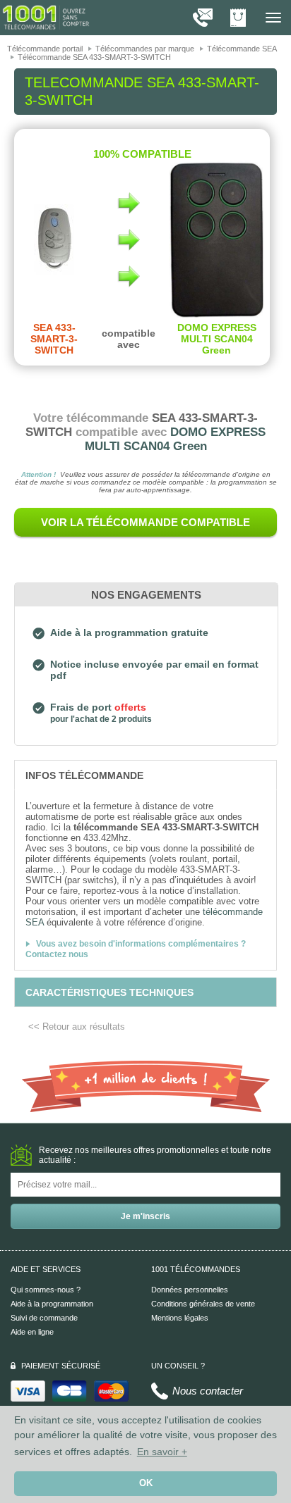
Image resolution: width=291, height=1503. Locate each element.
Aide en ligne (32, 1332)
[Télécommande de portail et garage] (46, 17)
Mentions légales (179, 1318)
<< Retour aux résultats (76, 1026)
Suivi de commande (44, 1318)
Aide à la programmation (52, 1303)
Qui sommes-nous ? (46, 1289)
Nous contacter (207, 1391)
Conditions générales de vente (203, 1303)
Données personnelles (189, 1289)
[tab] (145, 775)
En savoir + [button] (162, 1451)
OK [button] (146, 1483)
